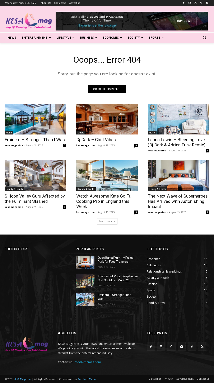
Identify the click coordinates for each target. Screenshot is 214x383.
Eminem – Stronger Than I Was (35, 139)
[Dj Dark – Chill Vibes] (107, 119)
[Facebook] (183, 3)
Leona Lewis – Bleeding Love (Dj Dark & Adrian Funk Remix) (176, 142)
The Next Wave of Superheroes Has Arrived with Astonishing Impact (178, 201)
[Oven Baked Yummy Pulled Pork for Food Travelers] (85, 262)
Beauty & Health (14, 189)
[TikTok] (192, 346)
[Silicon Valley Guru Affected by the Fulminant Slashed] (35, 175)
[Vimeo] (201, 3)
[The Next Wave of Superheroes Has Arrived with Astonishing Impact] (178, 175)
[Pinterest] (171, 346)
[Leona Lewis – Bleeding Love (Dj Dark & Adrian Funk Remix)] (178, 119)
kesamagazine (14, 145)
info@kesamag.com (87, 362)
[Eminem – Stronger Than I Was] (35, 119)
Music (9, 132)
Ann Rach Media (87, 379)
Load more (105, 221)
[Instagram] (189, 3)
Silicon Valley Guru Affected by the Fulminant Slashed (35, 199)
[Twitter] (195, 3)
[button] (204, 38)
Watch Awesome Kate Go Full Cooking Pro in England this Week (105, 201)
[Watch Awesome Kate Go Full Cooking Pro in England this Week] (107, 175)
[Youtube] (207, 3)
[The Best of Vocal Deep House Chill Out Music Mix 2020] (85, 281)
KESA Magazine (22, 379)
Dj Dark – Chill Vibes (96, 139)
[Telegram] (182, 346)
